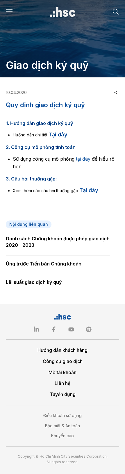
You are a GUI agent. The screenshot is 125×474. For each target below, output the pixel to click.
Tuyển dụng (63, 394)
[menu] (9, 11)
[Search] (115, 11)
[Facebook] (54, 329)
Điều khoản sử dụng (62, 415)
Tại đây (58, 134)
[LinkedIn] (36, 329)
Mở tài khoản (62, 372)
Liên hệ (62, 383)
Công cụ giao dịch (63, 361)
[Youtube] (71, 329)
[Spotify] (89, 329)
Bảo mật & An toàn (62, 425)
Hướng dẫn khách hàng (63, 350)
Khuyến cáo (62, 435)
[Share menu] (115, 92)
